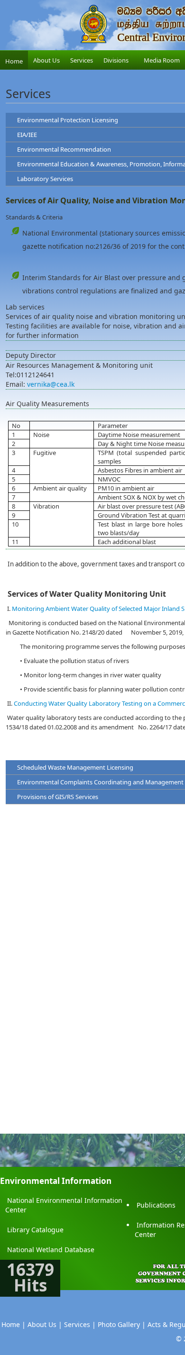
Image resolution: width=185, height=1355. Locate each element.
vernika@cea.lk (50, 384)
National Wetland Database (50, 1249)
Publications (156, 1204)
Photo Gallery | (122, 1324)
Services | (80, 1324)
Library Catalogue (35, 1229)
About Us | (45, 1324)
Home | (13, 1324)
